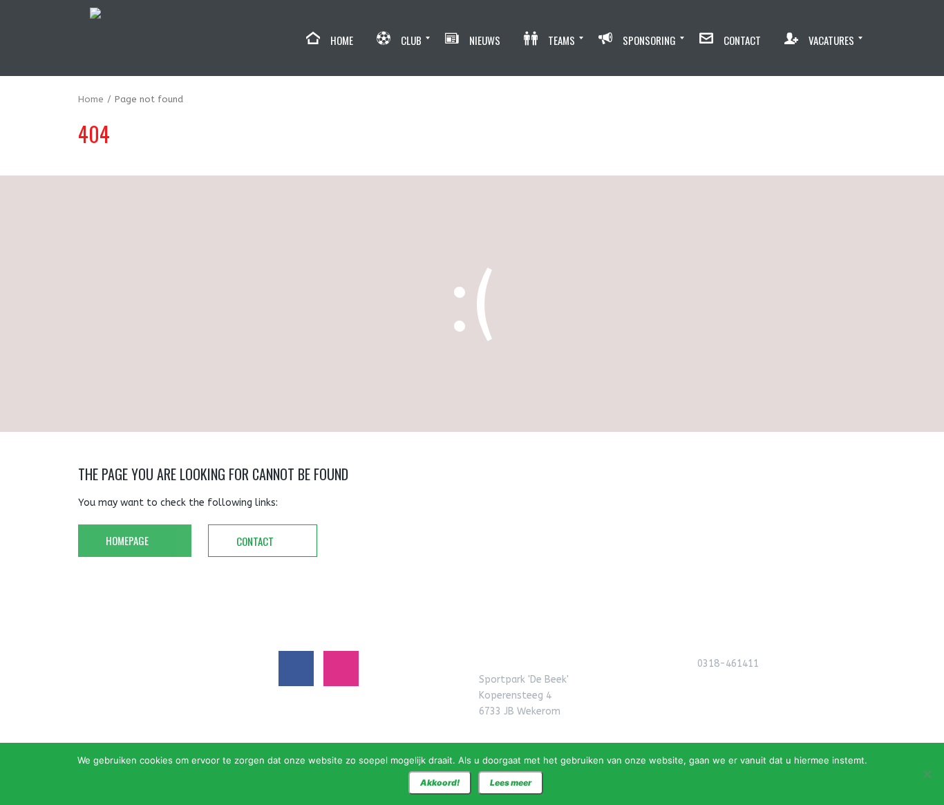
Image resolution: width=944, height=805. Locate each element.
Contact (256, 541)
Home (91, 99)
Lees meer (510, 782)
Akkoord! (440, 782)
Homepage (128, 540)
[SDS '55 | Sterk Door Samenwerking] (95, 38)
